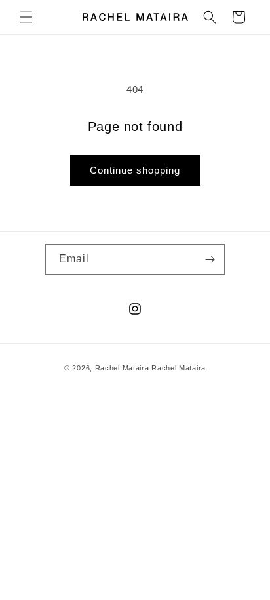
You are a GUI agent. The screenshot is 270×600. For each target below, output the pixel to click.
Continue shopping (135, 170)
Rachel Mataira (122, 368)
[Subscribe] (209, 259)
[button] (26, 17)
